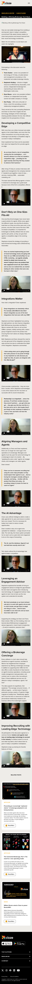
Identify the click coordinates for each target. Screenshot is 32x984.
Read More (11, 825)
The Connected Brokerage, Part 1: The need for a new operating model (15, 858)
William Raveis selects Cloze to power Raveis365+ (15, 906)
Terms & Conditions (14, 976)
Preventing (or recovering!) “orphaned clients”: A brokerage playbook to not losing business (15, 808)
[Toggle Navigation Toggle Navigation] (29, 3)
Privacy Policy (4, 976)
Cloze (6, 3)
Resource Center (8, 13)
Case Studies (21, 13)
